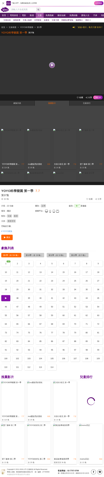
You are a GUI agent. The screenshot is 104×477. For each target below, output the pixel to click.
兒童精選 (12, 27)
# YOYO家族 (6, 231)
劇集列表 (17, 103)
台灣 (43, 206)
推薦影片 (52, 103)
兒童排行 (87, 103)
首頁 (3, 27)
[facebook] (93, 471)
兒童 (9, 216)
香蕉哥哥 (11, 221)
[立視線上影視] (5, 9)
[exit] (3, 3)
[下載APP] (98, 97)
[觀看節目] (52, 65)
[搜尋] (38, 9)
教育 (16, 216)
